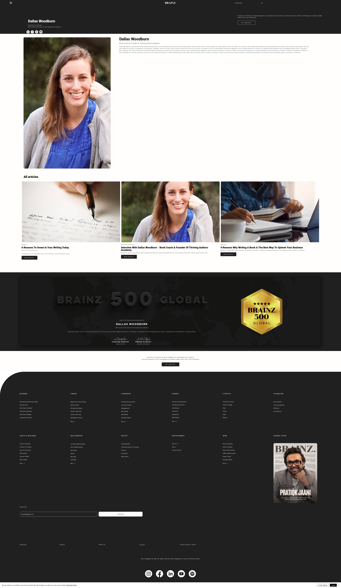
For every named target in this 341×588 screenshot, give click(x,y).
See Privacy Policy (71, 585)
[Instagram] (148, 573)
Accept (333, 585)
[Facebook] (159, 573)
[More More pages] (125, 421)
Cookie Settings (323, 585)
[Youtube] (181, 573)
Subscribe (238, 3)
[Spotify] (192, 573)
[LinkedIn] (170, 573)
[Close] (339, 585)
